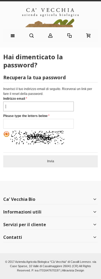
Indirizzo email (14, 99)
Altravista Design (73, 270)
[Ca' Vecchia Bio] (50, 17)
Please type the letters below (25, 116)
